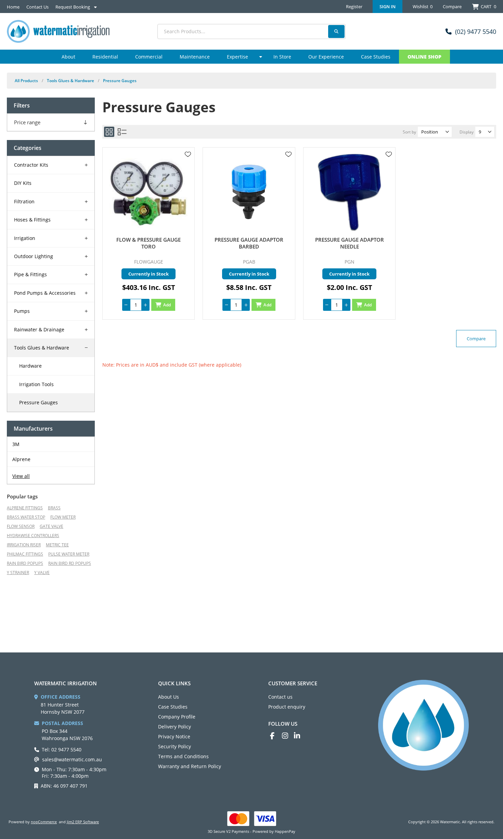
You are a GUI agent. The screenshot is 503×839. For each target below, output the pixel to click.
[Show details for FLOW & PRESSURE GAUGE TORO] (148, 192)
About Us (168, 697)
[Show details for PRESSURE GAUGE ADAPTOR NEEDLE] (349, 192)
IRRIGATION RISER (24, 545)
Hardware (30, 366)
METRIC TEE (57, 545)
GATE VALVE (51, 526)
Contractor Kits (31, 165)
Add (167, 305)
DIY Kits (22, 183)
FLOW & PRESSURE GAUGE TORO (148, 243)
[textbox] (251, 31)
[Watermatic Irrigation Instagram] (288, 735)
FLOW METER (63, 517)
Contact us (280, 697)
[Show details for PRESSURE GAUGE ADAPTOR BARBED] (249, 192)
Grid (109, 132)
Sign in (387, 6)
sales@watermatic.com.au (72, 759)
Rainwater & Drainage (39, 329)
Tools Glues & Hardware (41, 347)
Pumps (22, 311)
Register (354, 6)
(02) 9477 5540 (475, 31)
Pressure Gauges (38, 402)
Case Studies (173, 706)
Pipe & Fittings (30, 274)
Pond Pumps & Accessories (45, 293)
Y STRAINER (18, 572)
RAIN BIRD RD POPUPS (69, 563)
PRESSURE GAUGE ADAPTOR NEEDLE (349, 243)
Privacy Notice (174, 736)
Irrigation (24, 238)
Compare (452, 6)
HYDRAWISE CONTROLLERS (33, 535)
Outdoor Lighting (33, 256)
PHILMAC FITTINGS (25, 554)
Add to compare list (188, 174)
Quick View (188, 164)
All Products (26, 81)
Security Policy (174, 746)
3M (16, 444)
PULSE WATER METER (68, 554)
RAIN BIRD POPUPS (25, 563)
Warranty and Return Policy (189, 766)
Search (336, 31)
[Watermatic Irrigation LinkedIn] (300, 735)
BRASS (54, 508)
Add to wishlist (188, 154)
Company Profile (176, 716)
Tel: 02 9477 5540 (61, 749)
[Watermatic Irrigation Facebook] (276, 735)
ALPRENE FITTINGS (25, 508)
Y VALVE (42, 572)
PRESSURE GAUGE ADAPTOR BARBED (249, 243)
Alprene (21, 459)
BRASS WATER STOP (26, 517)
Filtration (24, 201)
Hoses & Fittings (32, 219)
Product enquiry (286, 706)
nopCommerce (44, 821)
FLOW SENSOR (21, 526)
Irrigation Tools (36, 384)
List (122, 132)
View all (21, 476)
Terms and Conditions (183, 756)
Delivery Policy (174, 726)
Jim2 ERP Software (83, 821)
